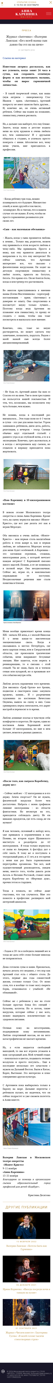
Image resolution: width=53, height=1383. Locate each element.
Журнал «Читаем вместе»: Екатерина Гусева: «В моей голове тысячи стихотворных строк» (26, 1336)
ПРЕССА (26, 30)
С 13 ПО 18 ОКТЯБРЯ (26, 3)
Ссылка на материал (14, 58)
